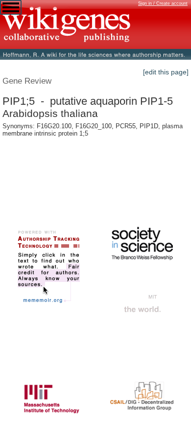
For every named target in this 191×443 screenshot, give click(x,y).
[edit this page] (166, 72)
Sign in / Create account (163, 3)
